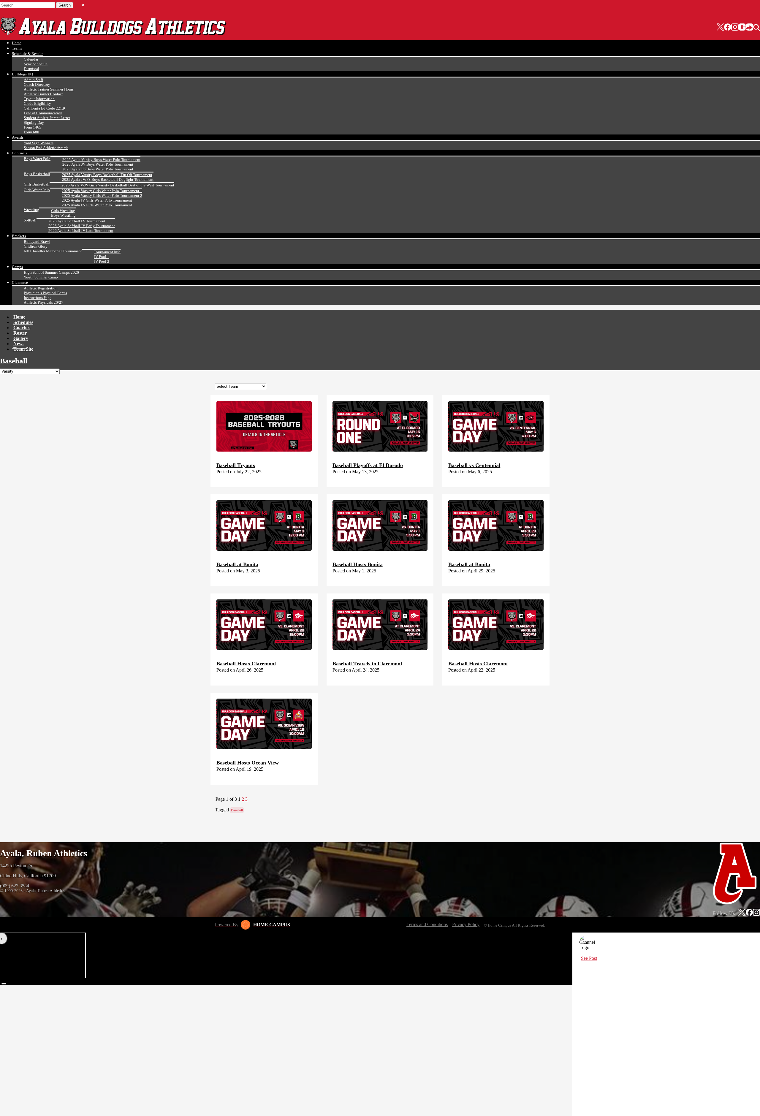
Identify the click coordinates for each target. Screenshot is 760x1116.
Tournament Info (107, 252)
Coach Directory (37, 84)
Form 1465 (32, 127)
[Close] (584, 943)
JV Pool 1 (101, 256)
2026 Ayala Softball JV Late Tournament (80, 230)
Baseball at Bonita (237, 564)
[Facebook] (727, 27)
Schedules (23, 322)
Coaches (21, 327)
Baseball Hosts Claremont (246, 664)
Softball (30, 220)
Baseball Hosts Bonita (357, 564)
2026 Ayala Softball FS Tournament (76, 221)
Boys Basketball (37, 174)
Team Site (23, 349)
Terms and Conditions (427, 924)
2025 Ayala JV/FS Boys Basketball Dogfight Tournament (107, 179)
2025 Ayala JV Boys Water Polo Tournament (97, 164)
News (18, 343)
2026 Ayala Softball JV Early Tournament (81, 226)
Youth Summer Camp (41, 277)
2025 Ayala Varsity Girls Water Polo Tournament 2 (102, 195)
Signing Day (34, 122)
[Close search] (83, 4)
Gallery (20, 338)
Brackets (19, 236)
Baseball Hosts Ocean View (247, 763)
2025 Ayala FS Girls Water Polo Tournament (97, 205)
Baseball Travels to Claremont (367, 664)
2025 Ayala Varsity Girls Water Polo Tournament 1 (102, 191)
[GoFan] (746, 27)
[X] (720, 27)
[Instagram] (734, 27)
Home (16, 43)
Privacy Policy (465, 924)
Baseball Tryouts (235, 465)
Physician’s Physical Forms (45, 293)
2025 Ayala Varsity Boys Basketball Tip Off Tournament (107, 174)
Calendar (31, 59)
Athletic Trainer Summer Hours (49, 89)
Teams (17, 48)
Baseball (237, 810)
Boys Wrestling (63, 215)
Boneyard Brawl (37, 241)
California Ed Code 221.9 (44, 108)
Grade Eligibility (37, 103)
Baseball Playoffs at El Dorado (367, 465)
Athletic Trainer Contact (43, 94)
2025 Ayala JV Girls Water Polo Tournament (97, 200)
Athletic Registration (41, 288)
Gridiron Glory (36, 246)
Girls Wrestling (63, 210)
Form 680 (31, 132)
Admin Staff (33, 79)
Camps (17, 267)
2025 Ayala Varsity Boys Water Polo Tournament (101, 159)
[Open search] (756, 27)
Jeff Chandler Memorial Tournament (53, 251)
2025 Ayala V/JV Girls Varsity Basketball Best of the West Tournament (117, 185)
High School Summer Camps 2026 (51, 272)
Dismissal (31, 69)
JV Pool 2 (101, 261)
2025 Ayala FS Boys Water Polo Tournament (97, 169)
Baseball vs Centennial (474, 465)
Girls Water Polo (37, 190)
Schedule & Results (27, 53)
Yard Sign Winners (38, 143)
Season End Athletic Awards (46, 147)
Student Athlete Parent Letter (47, 117)
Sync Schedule (36, 64)
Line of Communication (43, 113)
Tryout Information (39, 98)
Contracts (19, 153)
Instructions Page (37, 297)
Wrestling (31, 210)
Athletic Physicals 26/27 (43, 302)
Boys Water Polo (37, 158)
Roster (20, 332)
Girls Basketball (37, 184)
